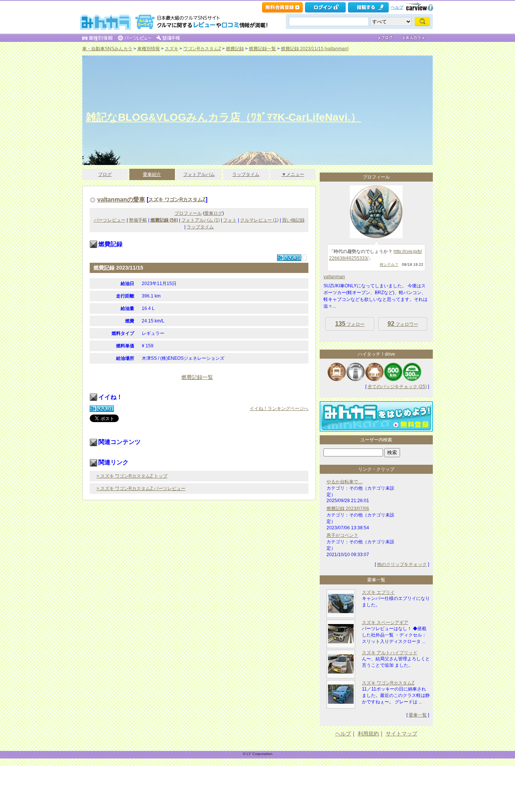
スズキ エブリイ (378, 592)
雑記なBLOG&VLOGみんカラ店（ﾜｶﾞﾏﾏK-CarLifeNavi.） (223, 117)
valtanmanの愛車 (121, 199)
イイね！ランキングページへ (279, 408)
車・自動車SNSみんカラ (107, 48)
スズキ (171, 48)
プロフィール (188, 213)
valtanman (334, 276)
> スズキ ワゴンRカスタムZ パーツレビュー (141, 488)
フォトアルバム (199, 174)
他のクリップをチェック (402, 564)
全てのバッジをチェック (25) (397, 386)
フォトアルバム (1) (200, 220)
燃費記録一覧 (262, 48)
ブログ (105, 174)
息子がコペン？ (342, 535)
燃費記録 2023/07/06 (347, 508)
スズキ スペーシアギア (385, 622)
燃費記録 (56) (164, 220)
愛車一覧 (418, 715)
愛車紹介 (152, 174)
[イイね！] (289, 257)
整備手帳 (138, 220)
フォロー (350, 324)
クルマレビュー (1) (259, 220)
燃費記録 (235, 48)
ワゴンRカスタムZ (202, 48)
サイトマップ (401, 734)
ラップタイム (245, 174)
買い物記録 (293, 220)
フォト (230, 220)
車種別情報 (148, 48)
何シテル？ (389, 264)
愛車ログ (213, 213)
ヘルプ (397, 7)
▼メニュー (293, 174)
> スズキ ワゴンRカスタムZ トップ (132, 476)
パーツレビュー (110, 220)
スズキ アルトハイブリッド (389, 652)
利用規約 (368, 734)
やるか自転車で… (344, 481)
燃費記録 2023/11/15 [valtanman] (314, 48)
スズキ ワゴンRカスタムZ (177, 199)
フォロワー (403, 324)
